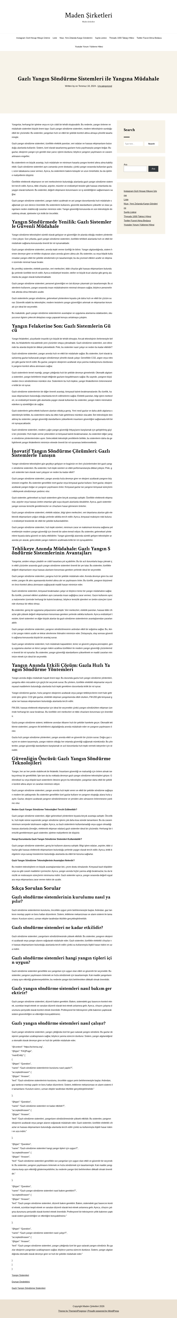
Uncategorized (105, 86)
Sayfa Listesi (101, 38)
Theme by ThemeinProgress (72, 1311)
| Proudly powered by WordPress (103, 1311)
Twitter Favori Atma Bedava (149, 38)
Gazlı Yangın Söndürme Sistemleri (28, 1288)
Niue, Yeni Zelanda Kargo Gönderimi (76, 38)
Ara (125, 164)
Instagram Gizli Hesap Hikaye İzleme (33, 38)
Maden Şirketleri (88, 17)
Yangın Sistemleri (20, 1275)
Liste (55, 38)
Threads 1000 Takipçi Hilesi (121, 38)
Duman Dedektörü (21, 1282)
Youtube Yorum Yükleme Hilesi (89, 46)
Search (129, 129)
